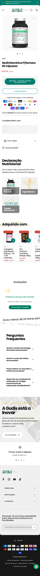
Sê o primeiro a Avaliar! (20, 307)
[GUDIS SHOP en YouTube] (14, 479)
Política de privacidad (27, 560)
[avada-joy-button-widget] (36, 566)
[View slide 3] (21, 460)
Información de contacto (20, 566)
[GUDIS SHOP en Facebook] (3, 479)
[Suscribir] (34, 527)
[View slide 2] (18, 460)
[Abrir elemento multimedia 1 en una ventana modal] (34, 19)
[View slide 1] (16, 460)
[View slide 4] (24, 460)
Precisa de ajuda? (11, 148)
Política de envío (22, 563)
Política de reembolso (13, 560)
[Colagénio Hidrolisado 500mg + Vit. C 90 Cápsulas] (9, 236)
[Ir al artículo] (17, 54)
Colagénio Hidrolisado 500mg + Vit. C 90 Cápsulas (9, 253)
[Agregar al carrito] (13, 240)
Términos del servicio (11, 563)
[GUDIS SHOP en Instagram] (9, 479)
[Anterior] (3, 2)
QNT (4, 58)
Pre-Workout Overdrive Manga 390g (25, 252)
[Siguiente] (37, 2)
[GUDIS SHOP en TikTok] (20, 479)
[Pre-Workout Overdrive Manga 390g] (25, 236)
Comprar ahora (20, 91)
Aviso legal (32, 563)
